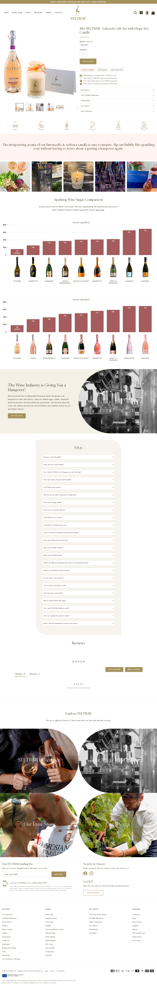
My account (136, 940)
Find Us (58, 13)
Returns (135, 929)
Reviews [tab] (18, 674)
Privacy (52, 971)
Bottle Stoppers (51, 940)
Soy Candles (50, 948)
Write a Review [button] (134, 669)
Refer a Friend (7, 929)
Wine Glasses (50, 937)
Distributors (6, 944)
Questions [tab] (33, 674)
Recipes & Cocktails (9, 948)
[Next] (76, 107)
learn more (100, 210)
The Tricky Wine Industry (97, 914)
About (49, 13)
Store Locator (7, 922)
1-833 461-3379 (39, 883)
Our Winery (85, 106)
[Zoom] (39, 63)
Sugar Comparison (95, 922)
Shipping (135, 926)
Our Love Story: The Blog (11, 959)
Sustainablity (85, 100)
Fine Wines (49, 922)
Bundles (48, 926)
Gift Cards (49, 944)
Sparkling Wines (51, 918)
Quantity (83, 50)
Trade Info (5, 940)
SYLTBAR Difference (9, 918)
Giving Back (6, 937)
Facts (28, 13)
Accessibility (61, 971)
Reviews (38, 13)
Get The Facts (17, 416)
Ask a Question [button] (114, 669)
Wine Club (17, 13)
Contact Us (136, 914)
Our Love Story (7, 914)
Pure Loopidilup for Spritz (55, 929)
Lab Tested (92, 933)
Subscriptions (137, 937)
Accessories (50, 952)
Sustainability (93, 929)
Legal (46, 971)
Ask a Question (86, 111)
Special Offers (51, 933)
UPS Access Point (138, 933)
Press (4, 952)
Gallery (4, 933)
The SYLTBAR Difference (90, 95)
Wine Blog (6, 955)
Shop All (48, 955)
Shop (6, 13)
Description (85, 90)
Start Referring (93, 893)
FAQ (134, 918)
